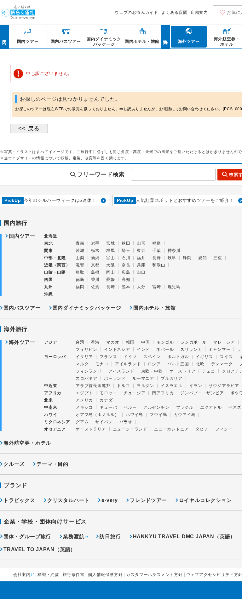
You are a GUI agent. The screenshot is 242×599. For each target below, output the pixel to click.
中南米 (50, 407)
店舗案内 (199, 12)
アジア (50, 342)
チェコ (208, 371)
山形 (141, 243)
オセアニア (55, 429)
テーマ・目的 (52, 464)
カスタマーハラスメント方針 (154, 575)
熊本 (126, 287)
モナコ (101, 364)
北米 (48, 400)
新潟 (95, 258)
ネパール (165, 349)
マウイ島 (158, 415)
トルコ (123, 386)
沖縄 (48, 294)
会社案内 (22, 575)
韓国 (130, 342)
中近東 (50, 386)
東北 (48, 243)
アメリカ (84, 400)
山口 (141, 272)
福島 (156, 243)
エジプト (84, 393)
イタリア (84, 357)
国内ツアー (22, 236)
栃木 (95, 250)
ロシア (154, 364)
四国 (48, 279)
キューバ (108, 407)
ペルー (130, 407)
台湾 (80, 342)
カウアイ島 (184, 415)
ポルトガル (178, 357)
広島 (126, 272)
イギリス (204, 357)
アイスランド (121, 371)
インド (143, 349)
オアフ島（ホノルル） (97, 415)
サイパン (103, 422)
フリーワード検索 (100, 174)
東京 (141, 250)
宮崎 (156, 287)
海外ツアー (22, 342)
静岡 (187, 258)
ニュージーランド (130, 429)
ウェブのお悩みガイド (136, 12)
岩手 (95, 243)
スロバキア (86, 378)
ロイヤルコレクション (205, 500)
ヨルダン (145, 386)
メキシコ (84, 407)
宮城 (110, 243)
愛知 (202, 258)
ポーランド (115, 378)
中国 (145, 342)
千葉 (156, 250)
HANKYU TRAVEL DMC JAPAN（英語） (184, 536)
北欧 (200, 364)
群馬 (110, 250)
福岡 (80, 287)
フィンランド (89, 371)
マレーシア (224, 342)
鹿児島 (174, 287)
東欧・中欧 (152, 371)
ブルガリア (171, 378)
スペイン (152, 357)
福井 (141, 258)
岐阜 (172, 258)
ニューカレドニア (171, 429)
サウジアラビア (224, 386)
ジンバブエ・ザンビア (202, 393)
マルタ (82, 364)
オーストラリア (91, 429)
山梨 (80, 258)
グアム (82, 422)
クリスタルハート (68, 500)
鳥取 (80, 272)
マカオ (112, 342)
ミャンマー (219, 349)
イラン (195, 386)
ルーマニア (143, 378)
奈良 (126, 265)
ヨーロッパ (55, 357)
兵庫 (141, 265)
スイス (226, 357)
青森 (80, 243)
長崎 (110, 287)
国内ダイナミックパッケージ (87, 308)
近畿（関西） (57, 265)
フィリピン (86, 349)
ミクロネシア (57, 422)
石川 (126, 258)
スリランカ (191, 349)
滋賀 (80, 265)
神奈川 (174, 250)
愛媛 (110, 279)
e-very (109, 500)
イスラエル (171, 386)
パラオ (125, 422)
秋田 (126, 243)
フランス (108, 357)
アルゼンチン (156, 407)
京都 (95, 265)
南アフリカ (163, 393)
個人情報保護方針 (105, 575)
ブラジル (184, 407)
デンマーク (222, 364)
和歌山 (158, 265)
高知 (126, 279)
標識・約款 (48, 575)
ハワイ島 (134, 415)
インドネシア (117, 349)
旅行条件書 (73, 575)
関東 (48, 250)
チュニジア (134, 393)
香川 (95, 279)
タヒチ (201, 429)
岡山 (110, 272)
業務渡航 (73, 536)
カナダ (106, 400)
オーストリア (183, 371)
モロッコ (108, 393)
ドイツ (130, 357)
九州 (48, 287)
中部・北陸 (55, 258)
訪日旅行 (110, 536)
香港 (95, 342)
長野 (156, 258)
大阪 (110, 265)
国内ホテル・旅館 (154, 308)
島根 (95, 272)
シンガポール (194, 342)
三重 (217, 258)
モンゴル (165, 342)
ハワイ (50, 415)
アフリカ (52, 393)
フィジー (224, 429)
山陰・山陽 (55, 272)
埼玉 (126, 250)
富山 (110, 258)
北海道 (50, 236)
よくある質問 (174, 12)
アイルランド (128, 364)
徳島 (80, 279)
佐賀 (95, 287)
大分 (141, 287)
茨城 (80, 250)
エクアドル (211, 407)
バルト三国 (178, 364)
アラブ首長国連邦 (93, 386)
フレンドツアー (148, 500)
